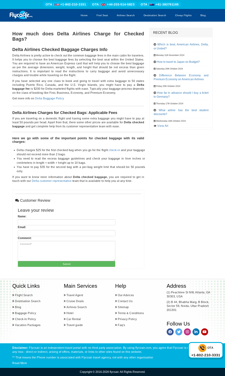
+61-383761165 (160, 4)
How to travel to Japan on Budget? (178, 61)
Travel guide (74, 325)
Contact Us (125, 301)
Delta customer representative (52, 180)
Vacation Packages (28, 325)
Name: (22, 216)
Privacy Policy (127, 319)
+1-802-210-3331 (66, 4)
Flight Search (24, 295)
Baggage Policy (25, 313)
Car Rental (73, 319)
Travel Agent (74, 295)
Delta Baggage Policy (49, 98)
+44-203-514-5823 (113, 4)
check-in (114, 150)
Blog (203, 15)
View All (162, 125)
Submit (66, 264)
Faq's (121, 325)
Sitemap (123, 307)
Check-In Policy (25, 319)
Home (84, 15)
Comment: (25, 238)
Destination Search (155, 15)
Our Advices (126, 295)
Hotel (70, 313)
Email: (22, 227)
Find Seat (102, 15)
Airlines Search (126, 15)
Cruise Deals (75, 301)
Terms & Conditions (131, 313)
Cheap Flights (183, 15)
